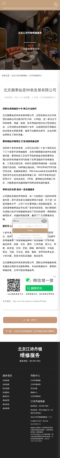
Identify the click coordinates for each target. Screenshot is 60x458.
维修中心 (34, 392)
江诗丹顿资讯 (35, 75)
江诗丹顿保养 (36, 384)
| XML (49, 417)
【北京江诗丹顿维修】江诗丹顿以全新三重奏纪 (33, 331)
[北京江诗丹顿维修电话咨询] (57, 4)
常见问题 (34, 388)
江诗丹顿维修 (36, 380)
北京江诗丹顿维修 (19, 75)
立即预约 (30, 230)
